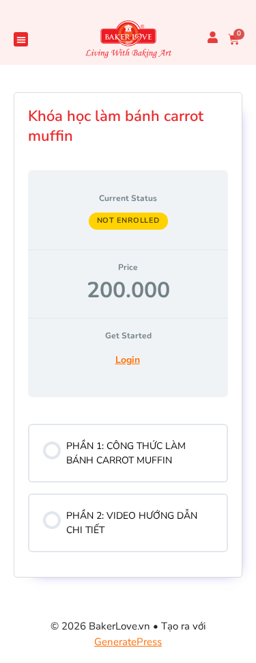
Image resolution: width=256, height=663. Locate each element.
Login (127, 359)
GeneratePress (128, 642)
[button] (21, 39)
